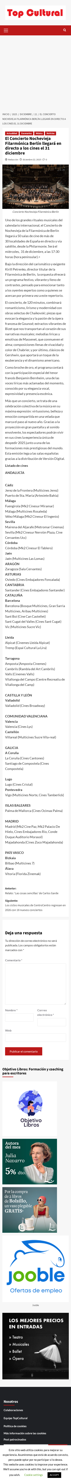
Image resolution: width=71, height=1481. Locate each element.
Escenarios (26, 133)
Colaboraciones (13, 1410)
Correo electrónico (45, 1012)
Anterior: (31, 891)
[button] (6, 29)
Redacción (13, 159)
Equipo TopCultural (15, 1418)
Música (39, 133)
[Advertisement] (35, 72)
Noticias (50, 133)
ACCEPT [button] (54, 1475)
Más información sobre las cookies (25, 1433)
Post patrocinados (15, 1439)
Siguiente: (35, 905)
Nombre (11, 1010)
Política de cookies (15, 1426)
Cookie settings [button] (33, 1474)
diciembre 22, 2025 (32, 159)
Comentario (13, 960)
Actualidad (12, 133)
